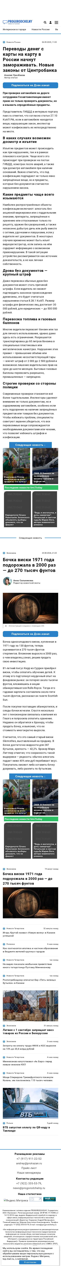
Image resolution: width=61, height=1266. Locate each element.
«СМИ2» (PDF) (51, 1244)
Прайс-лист (29, 1168)
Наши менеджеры (29, 1172)
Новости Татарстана (15, 928)
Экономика (11, 553)
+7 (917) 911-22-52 (29, 1158)
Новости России (13, 42)
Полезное (11, 944)
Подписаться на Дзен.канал (30, 85)
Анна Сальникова (23, 580)
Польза (10, 1123)
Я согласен (30, 1262)
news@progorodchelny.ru (29, 1188)
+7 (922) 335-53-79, (29, 1183)
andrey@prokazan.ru (29, 1163)
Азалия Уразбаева (14, 75)
